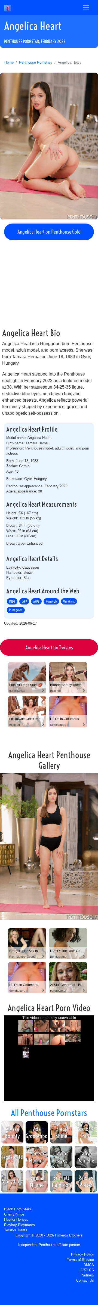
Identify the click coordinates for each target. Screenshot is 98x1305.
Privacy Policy (82, 1254)
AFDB (36, 601)
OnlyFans (69, 601)
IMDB (12, 601)
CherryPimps (14, 1214)
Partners (87, 1275)
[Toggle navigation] (86, 7)
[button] (7, 847)
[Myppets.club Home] (7, 7)
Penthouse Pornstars (35, 62)
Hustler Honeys (16, 1219)
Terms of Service (80, 1260)
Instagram (16, 610)
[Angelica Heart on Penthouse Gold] (49, 146)
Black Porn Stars (17, 1209)
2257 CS (87, 1270)
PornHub (51, 601)
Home (9, 62)
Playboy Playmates (19, 1225)
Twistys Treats (15, 1230)
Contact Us (85, 1280)
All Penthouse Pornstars (49, 1112)
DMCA (89, 1265)
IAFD (24, 601)
